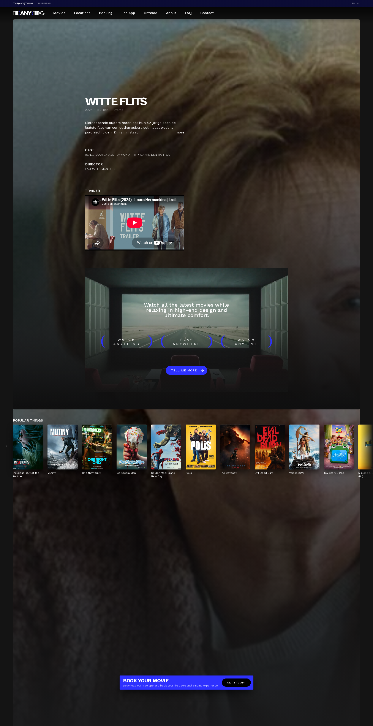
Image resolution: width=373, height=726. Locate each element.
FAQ (188, 13)
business (44, 3)
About (171, 13)
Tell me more (184, 370)
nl (358, 3)
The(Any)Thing (23, 3)
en (353, 3)
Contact (207, 13)
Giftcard (150, 13)
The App (128, 13)
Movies (59, 13)
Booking (105, 13)
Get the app (236, 682)
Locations (82, 13)
